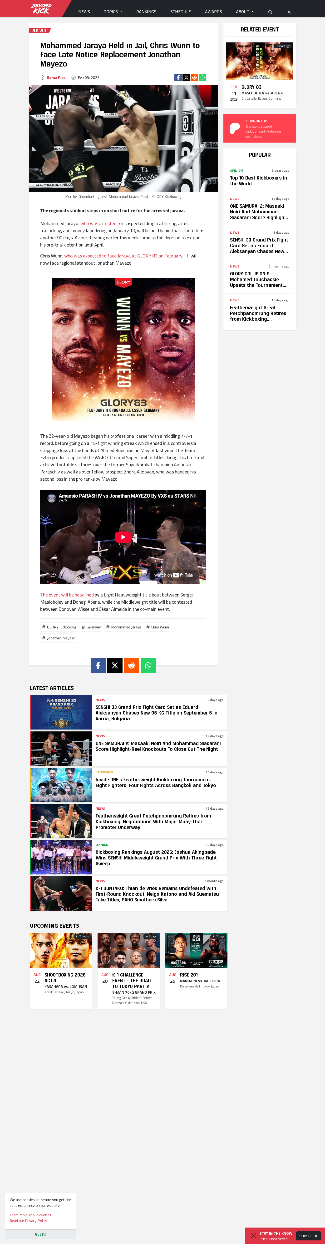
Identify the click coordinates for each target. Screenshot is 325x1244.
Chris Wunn (160, 627)
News (84, 11)
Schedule (180, 11)
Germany (94, 627)
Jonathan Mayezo (61, 638)
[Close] (253, 1235)
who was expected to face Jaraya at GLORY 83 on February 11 (126, 255)
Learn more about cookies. (31, 1215)
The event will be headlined (67, 594)
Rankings (146, 11)
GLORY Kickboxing (61, 627)
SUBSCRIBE (308, 1236)
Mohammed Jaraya (126, 627)
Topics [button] (111, 11)
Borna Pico (56, 77)
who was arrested (98, 223)
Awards (213, 11)
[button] (289, 11)
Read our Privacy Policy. (29, 1220)
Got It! (40, 1234)
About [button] (243, 11)
